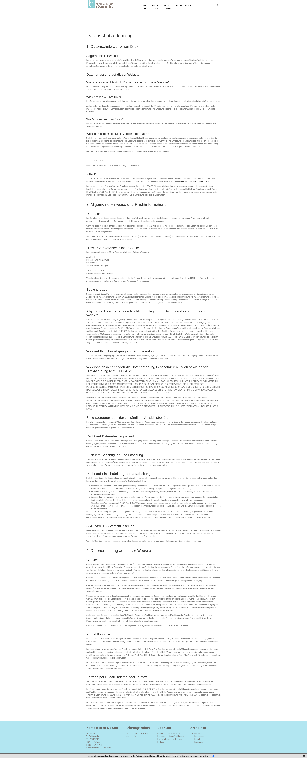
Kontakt (197, 739)
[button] (217, 5)
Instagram (198, 742)
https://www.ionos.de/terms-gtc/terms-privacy (189, 181)
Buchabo (198, 733)
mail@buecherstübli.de (101, 748)
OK (213, 756)
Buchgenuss (199, 736)
